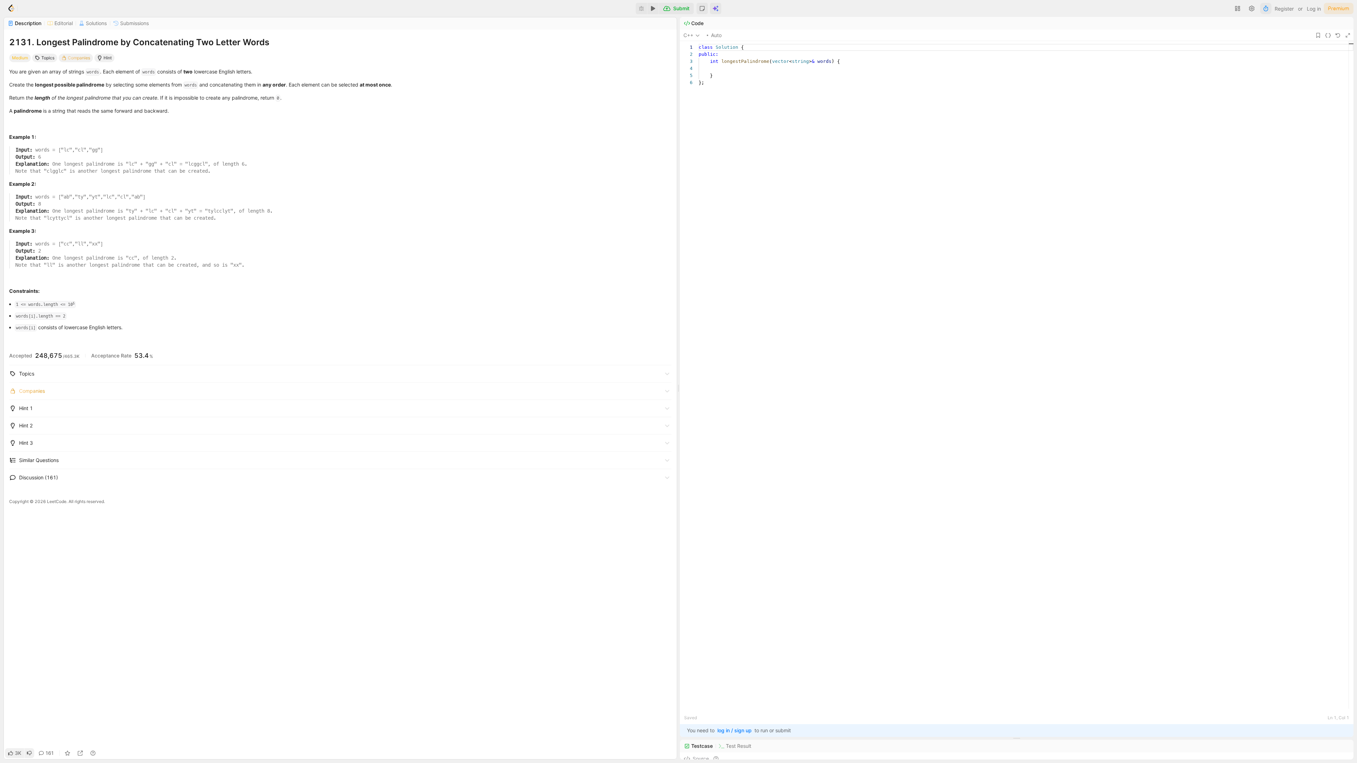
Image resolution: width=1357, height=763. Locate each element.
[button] (702, 8)
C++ (688, 35)
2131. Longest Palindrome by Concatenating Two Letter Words (139, 42)
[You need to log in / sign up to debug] (641, 8)
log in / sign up (734, 730)
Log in (1314, 9)
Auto (716, 35)
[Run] (653, 8)
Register (1284, 9)
